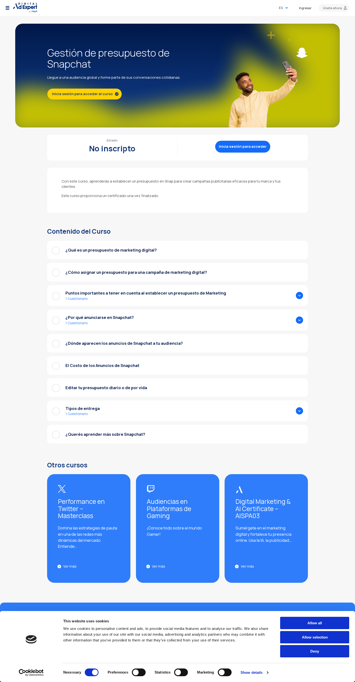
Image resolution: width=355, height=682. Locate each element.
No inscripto (112, 148)
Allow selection (315, 637)
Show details (252, 672)
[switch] (139, 672)
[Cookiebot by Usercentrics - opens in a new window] (31, 672)
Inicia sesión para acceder (243, 146)
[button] (7, 8)
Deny (314, 651)
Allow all (314, 623)
